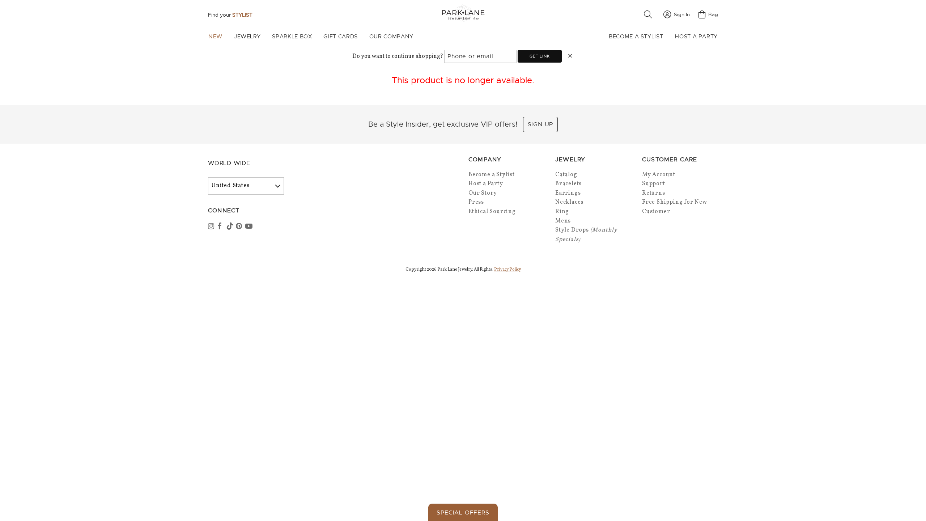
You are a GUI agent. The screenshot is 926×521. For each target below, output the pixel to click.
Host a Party (696, 36)
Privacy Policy (507, 269)
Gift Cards (340, 36)
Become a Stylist (636, 36)
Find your (230, 15)
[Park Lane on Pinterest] (240, 227)
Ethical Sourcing (492, 212)
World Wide (229, 163)
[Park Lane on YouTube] (249, 227)
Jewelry (247, 36)
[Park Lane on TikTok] (231, 227)
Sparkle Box (292, 36)
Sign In (682, 14)
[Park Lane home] (463, 14)
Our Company (391, 36)
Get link (539, 56)
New (215, 36)
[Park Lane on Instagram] (212, 227)
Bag (713, 14)
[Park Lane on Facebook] (221, 227)
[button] (649, 14)
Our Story (482, 193)
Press (476, 202)
